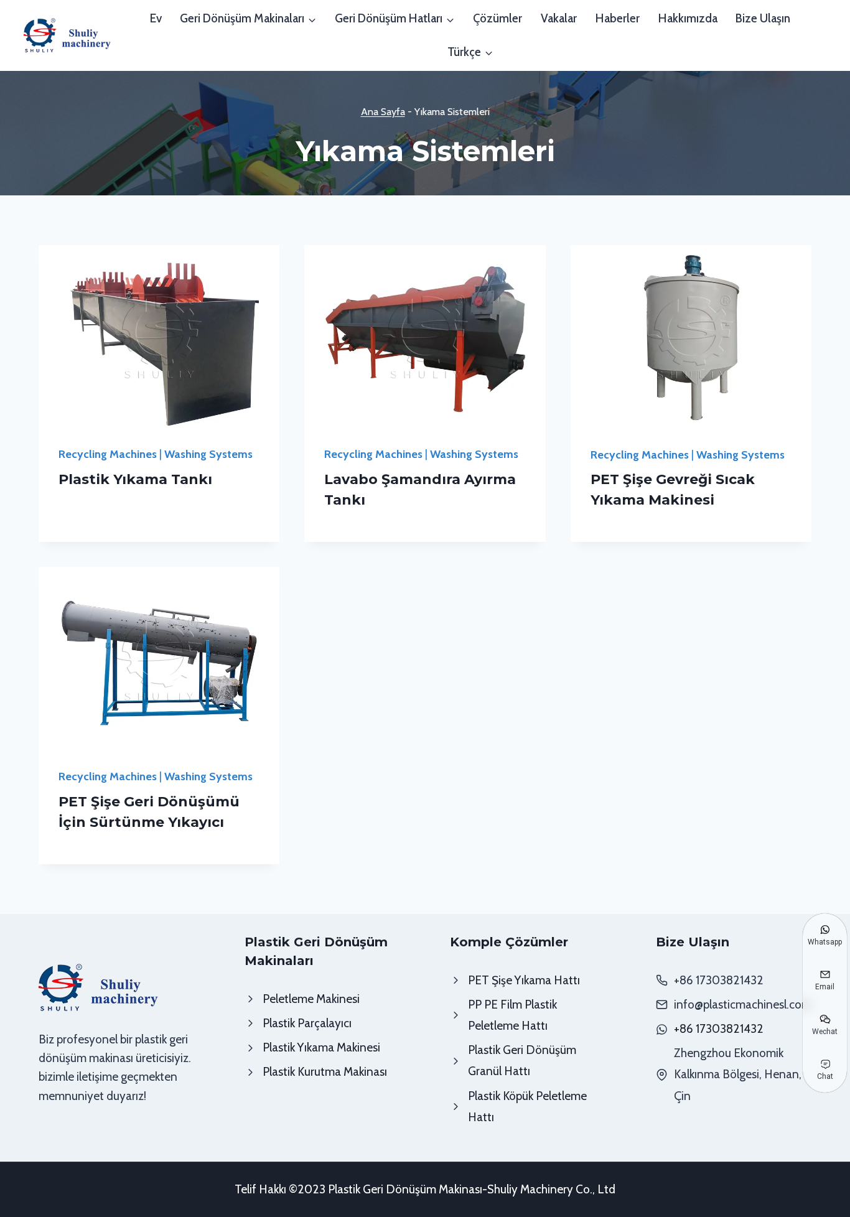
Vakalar (559, 18)
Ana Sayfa (383, 111)
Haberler (617, 18)
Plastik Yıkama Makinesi (321, 1047)
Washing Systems (208, 454)
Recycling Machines (107, 454)
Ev (156, 18)
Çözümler (497, 18)
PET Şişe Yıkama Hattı (524, 980)
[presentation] (159, 335)
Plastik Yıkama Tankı (135, 479)
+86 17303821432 (719, 1029)
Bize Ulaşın (763, 18)
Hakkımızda (687, 18)
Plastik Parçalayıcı (307, 1023)
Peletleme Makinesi (311, 999)
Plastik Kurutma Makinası (325, 1072)
